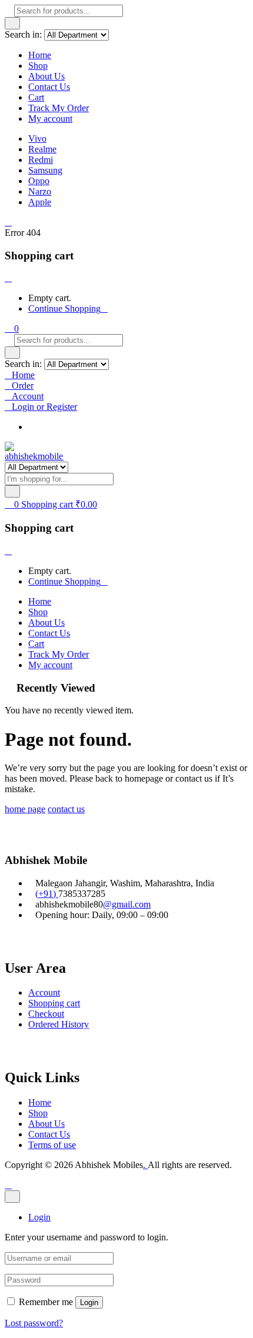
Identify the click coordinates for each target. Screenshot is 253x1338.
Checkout (46, 1014)
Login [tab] (39, 1217)
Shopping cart (54, 1003)
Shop (38, 66)
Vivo (37, 139)
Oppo (38, 181)
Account (44, 992)
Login (89, 1302)
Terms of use (52, 1145)
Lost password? (34, 1323)
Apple (39, 202)
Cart (36, 97)
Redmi (40, 160)
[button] (12, 328)
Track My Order (58, 108)
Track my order (56, 427)
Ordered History (58, 1024)
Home (39, 55)
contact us (66, 809)
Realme (42, 149)
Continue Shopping (64, 308)
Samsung (45, 170)
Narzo (39, 191)
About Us (46, 76)
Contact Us (49, 87)
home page (25, 809)
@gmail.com (127, 904)
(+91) (46, 894)
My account (50, 119)
